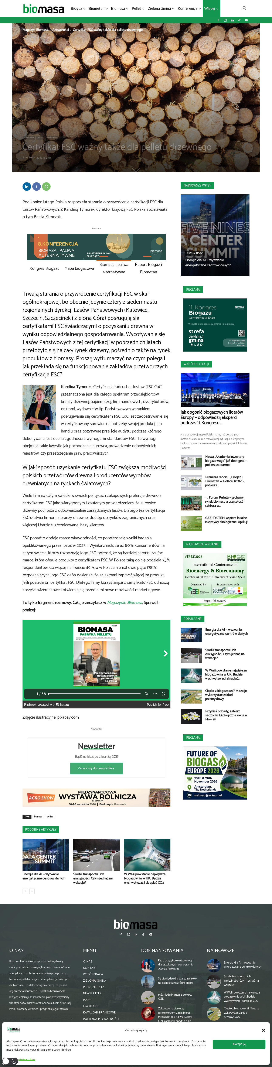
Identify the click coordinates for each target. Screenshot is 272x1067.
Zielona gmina (159, 8)
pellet (50, 817)
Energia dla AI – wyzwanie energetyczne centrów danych (44, 876)
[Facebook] (218, 20)
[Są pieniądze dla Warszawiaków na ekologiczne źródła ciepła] (148, 982)
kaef (31, 158)
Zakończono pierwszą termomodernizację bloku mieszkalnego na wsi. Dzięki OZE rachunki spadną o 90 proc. (175, 1017)
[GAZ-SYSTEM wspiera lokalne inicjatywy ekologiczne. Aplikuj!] (191, 523)
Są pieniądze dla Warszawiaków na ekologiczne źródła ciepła (177, 980)
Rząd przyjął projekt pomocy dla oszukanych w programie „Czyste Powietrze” (175, 964)
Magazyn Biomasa (35, 30)
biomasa (38, 817)
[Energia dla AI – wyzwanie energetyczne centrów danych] (46, 855)
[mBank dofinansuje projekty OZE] (148, 998)
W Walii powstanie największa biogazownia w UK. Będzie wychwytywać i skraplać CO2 (145, 878)
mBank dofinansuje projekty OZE (175, 997)
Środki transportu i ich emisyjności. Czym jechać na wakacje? (93, 878)
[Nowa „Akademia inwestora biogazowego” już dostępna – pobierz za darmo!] (191, 462)
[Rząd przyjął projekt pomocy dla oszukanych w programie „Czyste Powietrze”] (148, 966)
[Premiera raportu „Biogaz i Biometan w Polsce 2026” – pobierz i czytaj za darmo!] (191, 482)
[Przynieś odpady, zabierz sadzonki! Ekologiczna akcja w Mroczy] (191, 716)
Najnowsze (220, 950)
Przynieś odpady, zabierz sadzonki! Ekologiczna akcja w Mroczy (226, 715)
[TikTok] (239, 20)
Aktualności (60, 30)
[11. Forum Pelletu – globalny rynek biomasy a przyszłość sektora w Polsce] (191, 503)
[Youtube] (246, 20)
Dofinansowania (162, 950)
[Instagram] (225, 20)
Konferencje (187, 8)
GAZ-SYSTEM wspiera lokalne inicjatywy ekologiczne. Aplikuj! (226, 520)
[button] (263, 1030)
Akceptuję (239, 1044)
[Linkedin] (232, 20)
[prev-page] (25, 891)
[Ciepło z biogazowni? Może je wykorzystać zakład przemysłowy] (191, 696)
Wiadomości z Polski (55, 137)
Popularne (192, 619)
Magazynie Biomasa (124, 602)
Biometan (96, 8)
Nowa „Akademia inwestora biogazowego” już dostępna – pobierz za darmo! (226, 461)
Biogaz (76, 8)
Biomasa (118, 8)
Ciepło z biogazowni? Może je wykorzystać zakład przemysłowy (226, 695)
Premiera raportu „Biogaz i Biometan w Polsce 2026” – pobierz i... (224, 481)
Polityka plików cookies (21, 1059)
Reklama (193, 289)
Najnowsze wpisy (197, 185)
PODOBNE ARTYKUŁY (41, 829)
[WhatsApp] (46, 186)
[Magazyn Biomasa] (136, 924)
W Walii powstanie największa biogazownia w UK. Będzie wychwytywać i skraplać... (226, 674)
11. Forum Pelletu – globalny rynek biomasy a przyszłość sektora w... (224, 502)
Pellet (136, 8)
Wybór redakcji (196, 364)
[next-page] (32, 891)
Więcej (209, 8)
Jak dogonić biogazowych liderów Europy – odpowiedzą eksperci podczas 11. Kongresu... (212, 418)
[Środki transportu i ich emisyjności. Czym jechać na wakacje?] (96, 855)
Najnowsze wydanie (202, 544)
